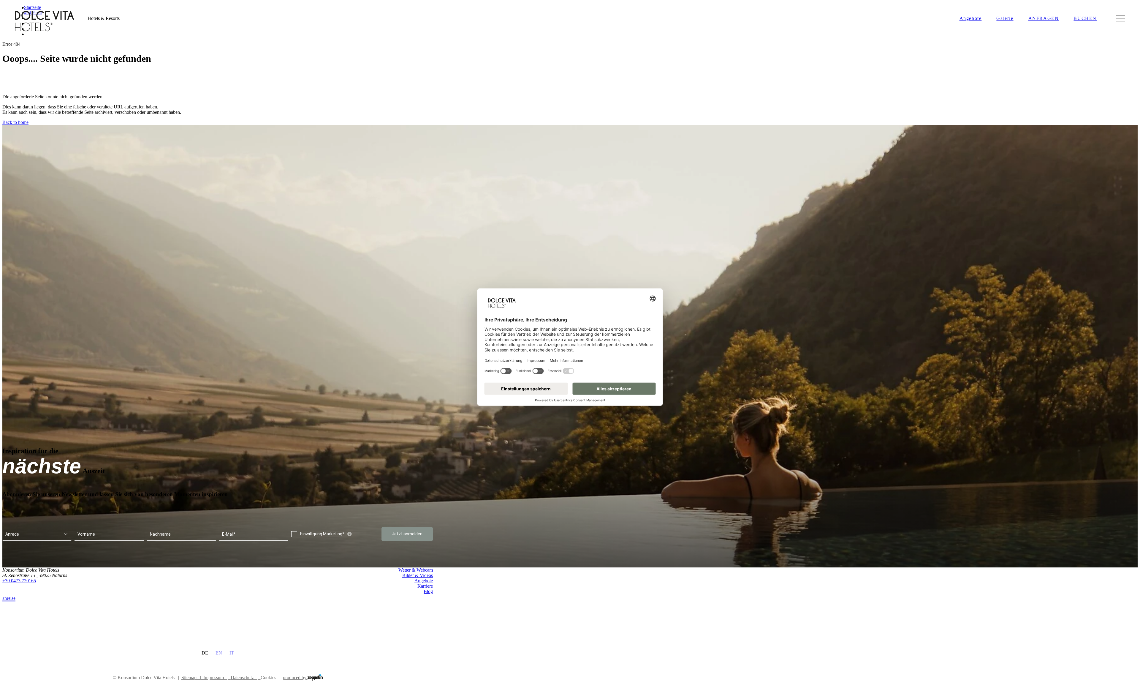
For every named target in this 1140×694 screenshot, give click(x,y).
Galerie (1004, 18)
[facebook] (417, 607)
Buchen (1085, 18)
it (231, 652)
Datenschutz (244, 677)
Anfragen (1043, 18)
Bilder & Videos (417, 575)
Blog (428, 591)
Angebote (971, 18)
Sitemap (191, 677)
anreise (8, 598)
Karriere (425, 586)
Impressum (215, 677)
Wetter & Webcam (415, 569)
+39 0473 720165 (19, 580)
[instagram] (429, 607)
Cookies (268, 677)
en (219, 652)
